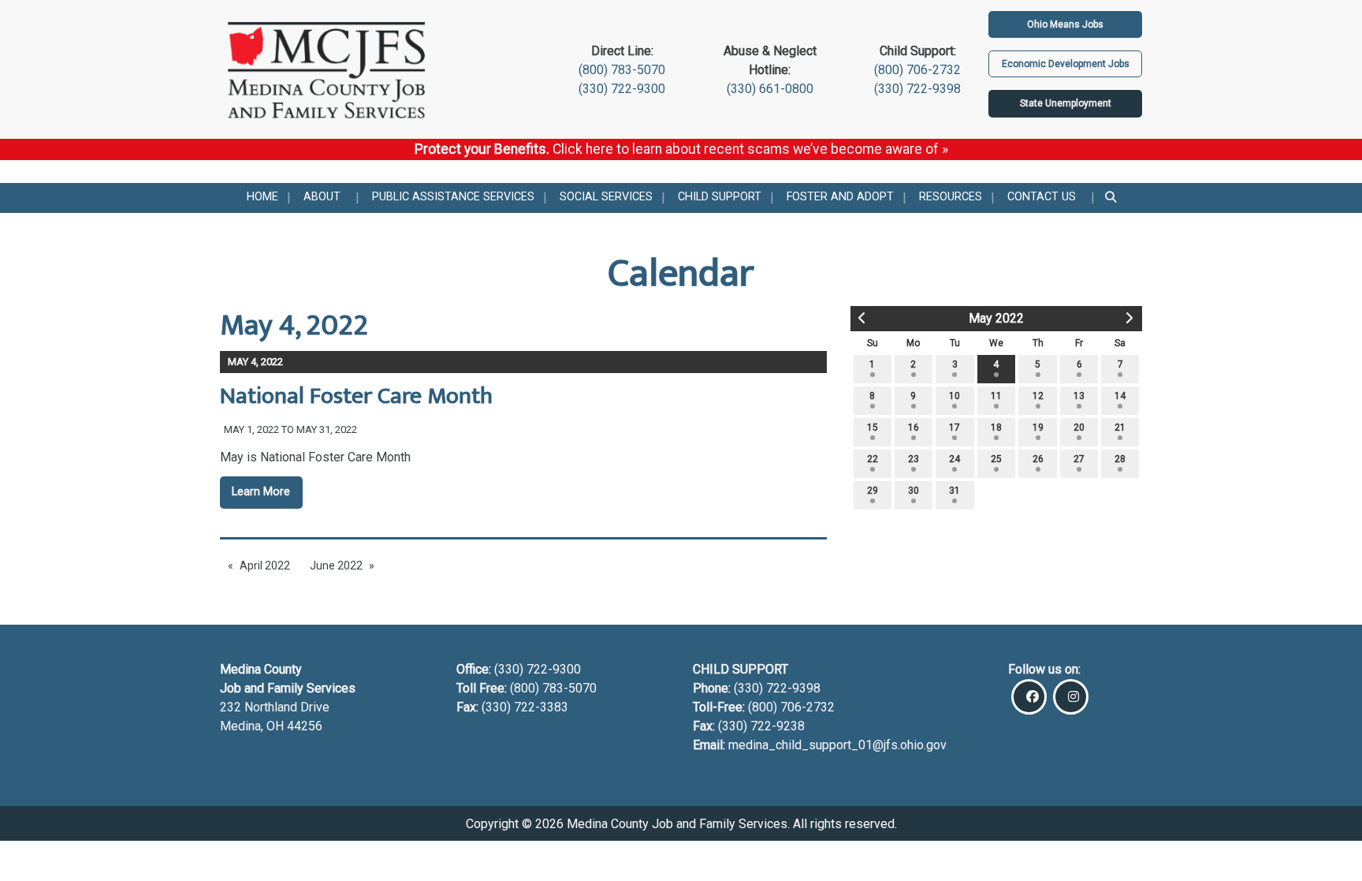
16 (913, 427)
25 (996, 459)
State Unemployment (1065, 103)
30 (913, 490)
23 (913, 459)
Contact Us (1041, 196)
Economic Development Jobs (1065, 63)
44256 (304, 726)
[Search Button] (1112, 198)
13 (1079, 395)
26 (1038, 459)
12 (1038, 395)
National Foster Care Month (356, 396)
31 (954, 490)
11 (996, 395)
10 (954, 395)
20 (1079, 427)
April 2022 (265, 565)
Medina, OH (253, 726)
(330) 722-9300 (622, 88)
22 (872, 459)
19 (1038, 427)
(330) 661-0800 (770, 88)
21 (1120, 427)
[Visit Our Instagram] (1070, 696)
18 (996, 427)
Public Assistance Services (453, 196)
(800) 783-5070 (622, 69)
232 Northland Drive (274, 707)
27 (1079, 459)
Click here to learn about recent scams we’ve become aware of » (750, 149)
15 (872, 427)
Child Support (719, 196)
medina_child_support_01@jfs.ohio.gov (837, 744)
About (321, 196)
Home (262, 196)
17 (954, 427)
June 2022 (336, 565)
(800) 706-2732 (917, 69)
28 (1120, 459)
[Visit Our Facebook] (1029, 696)
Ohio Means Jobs (1065, 24)
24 (954, 459)
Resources (950, 196)
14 (1120, 395)
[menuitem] (262, 198)
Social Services (606, 196)
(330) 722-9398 (917, 88)
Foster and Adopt (840, 196)
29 (872, 490)
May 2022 (996, 318)
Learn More (261, 491)
